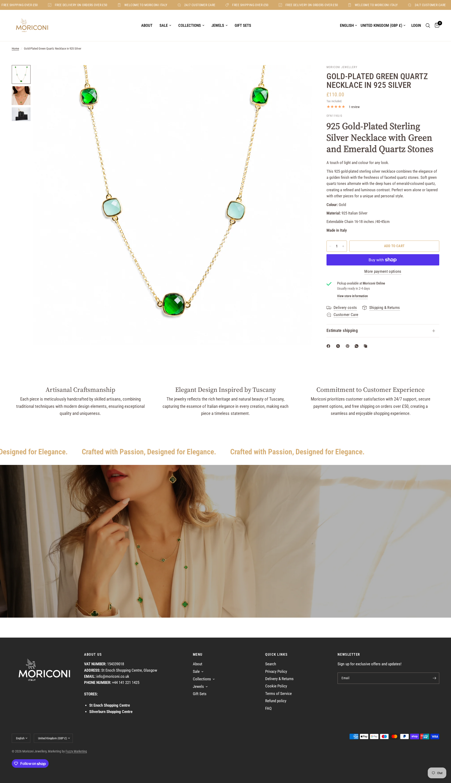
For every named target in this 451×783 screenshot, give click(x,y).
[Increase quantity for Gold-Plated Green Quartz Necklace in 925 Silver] (343, 246)
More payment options (382, 271)
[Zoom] (302, 74)
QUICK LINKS (276, 654)
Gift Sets (243, 25)
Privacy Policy (276, 671)
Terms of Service (278, 693)
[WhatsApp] (357, 346)
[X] (339, 346)
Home (15, 48)
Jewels (217, 25)
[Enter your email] (434, 678)
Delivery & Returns (279, 679)
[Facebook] (329, 346)
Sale (163, 25)
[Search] (427, 25)
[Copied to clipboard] (366, 346)
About (146, 25)
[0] (435, 25)
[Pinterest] (348, 346)
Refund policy (275, 701)
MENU (198, 654)
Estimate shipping (342, 330)
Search (270, 664)
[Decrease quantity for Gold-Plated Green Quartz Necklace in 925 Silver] (330, 246)
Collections (189, 25)
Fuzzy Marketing (76, 751)
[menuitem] (147, 25)
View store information (352, 296)
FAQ (268, 708)
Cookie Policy (276, 686)
